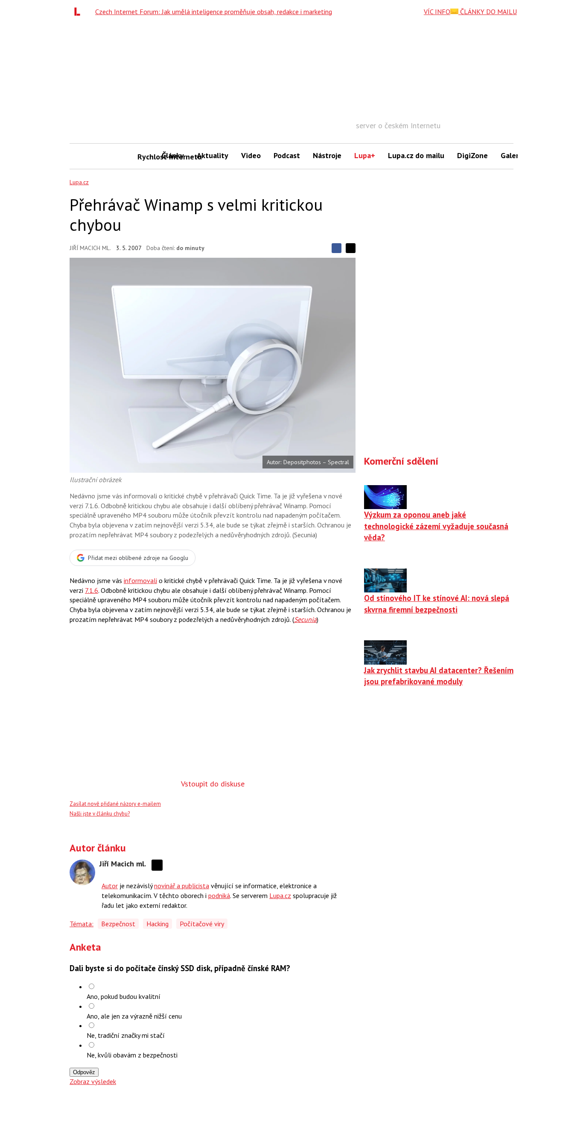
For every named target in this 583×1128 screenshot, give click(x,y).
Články (173, 155)
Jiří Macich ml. (90, 248)
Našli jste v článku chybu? (100, 813)
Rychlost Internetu (146, 157)
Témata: (81, 923)
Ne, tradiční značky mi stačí (126, 1035)
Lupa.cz (79, 182)
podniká (219, 895)
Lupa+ (364, 155)
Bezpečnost (118, 923)
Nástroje (327, 155)
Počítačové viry (202, 923)
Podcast (287, 155)
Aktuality (212, 155)
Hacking (157, 923)
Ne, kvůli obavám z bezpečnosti (132, 1055)
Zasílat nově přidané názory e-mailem (115, 803)
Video (251, 155)
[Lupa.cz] (79, 11)
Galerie (513, 155)
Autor (110, 885)
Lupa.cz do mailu (416, 155)
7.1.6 (91, 590)
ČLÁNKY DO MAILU (487, 11)
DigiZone (472, 155)
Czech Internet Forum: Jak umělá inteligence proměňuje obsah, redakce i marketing (213, 11)
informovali (140, 580)
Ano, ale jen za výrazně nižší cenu (134, 1016)
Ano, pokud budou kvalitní (123, 996)
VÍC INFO (437, 11)
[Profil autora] (82, 872)
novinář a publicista (181, 885)
